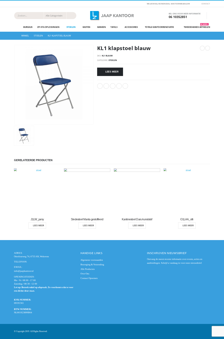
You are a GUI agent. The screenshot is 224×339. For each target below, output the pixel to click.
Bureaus (28, 27)
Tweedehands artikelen (197, 26)
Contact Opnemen (89, 278)
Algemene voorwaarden (91, 260)
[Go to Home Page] (15, 36)
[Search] (71, 15)
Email (125, 86)
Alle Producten (87, 269)
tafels (113, 27)
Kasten (86, 27)
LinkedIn (112, 86)
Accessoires (131, 27)
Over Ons (84, 273)
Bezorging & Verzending (92, 264)
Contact (205, 3)
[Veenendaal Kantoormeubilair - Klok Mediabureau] (112, 15)
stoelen (71, 27)
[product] (37, 191)
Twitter (106, 86)
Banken (101, 27)
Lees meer (111, 71)
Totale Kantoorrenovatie (159, 27)
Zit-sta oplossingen (48, 27)
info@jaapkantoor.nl (24, 271)
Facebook (100, 86)
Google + (119, 86)
